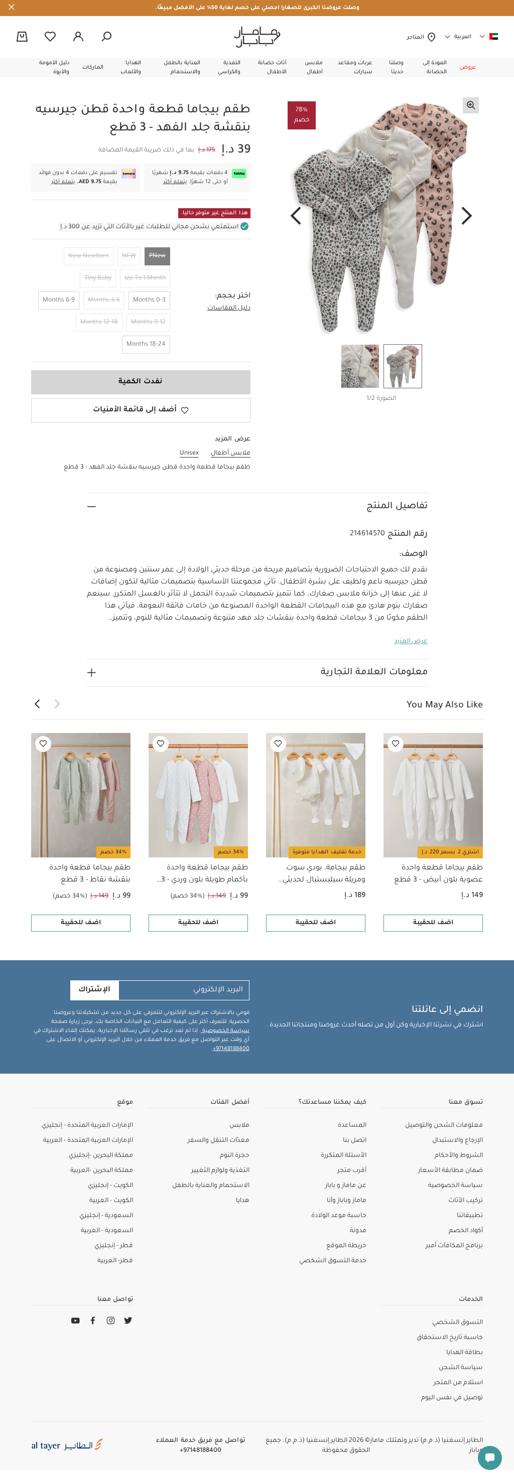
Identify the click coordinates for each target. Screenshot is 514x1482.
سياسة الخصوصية (225, 1031)
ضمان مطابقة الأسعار (450, 1170)
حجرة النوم (234, 1155)
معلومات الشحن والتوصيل (444, 1125)
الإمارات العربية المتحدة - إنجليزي (87, 1125)
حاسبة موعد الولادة (338, 1216)
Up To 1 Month (145, 278)
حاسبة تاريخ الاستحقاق (450, 1338)
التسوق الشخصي (457, 1322)
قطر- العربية (115, 1261)
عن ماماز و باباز (345, 1186)
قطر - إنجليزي (113, 1246)
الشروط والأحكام (459, 1155)
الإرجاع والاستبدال (457, 1140)
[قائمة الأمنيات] (396, 744)
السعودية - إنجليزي (106, 1216)
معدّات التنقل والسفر (218, 1140)
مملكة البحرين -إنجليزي (101, 1155)
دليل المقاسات (228, 308)
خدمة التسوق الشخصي (332, 1261)
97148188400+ (231, 1049)
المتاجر (417, 38)
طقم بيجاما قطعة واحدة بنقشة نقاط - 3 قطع (90, 874)
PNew (157, 256)
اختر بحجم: (232, 296)
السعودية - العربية (107, 1231)
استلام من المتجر (458, 1383)
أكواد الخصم (466, 1231)
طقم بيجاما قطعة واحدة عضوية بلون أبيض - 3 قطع (438, 874)
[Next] (296, 217)
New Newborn (88, 256)
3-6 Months (104, 300)
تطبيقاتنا (470, 1216)
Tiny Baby (97, 278)
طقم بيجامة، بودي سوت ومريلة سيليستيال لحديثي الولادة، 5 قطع (324, 875)
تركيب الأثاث (465, 1201)
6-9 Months (59, 300)
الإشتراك (94, 990)
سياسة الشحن (461, 1368)
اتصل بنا (354, 1140)
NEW (129, 256)
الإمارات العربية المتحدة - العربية (88, 1140)
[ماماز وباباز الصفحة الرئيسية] (257, 37)
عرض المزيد (411, 641)
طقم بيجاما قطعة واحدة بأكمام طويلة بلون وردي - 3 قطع (204, 875)
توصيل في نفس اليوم (452, 1398)
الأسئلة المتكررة (343, 1155)
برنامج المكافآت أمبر (454, 1246)
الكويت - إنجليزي (110, 1186)
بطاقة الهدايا (464, 1353)
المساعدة (352, 1125)
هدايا (242, 1201)
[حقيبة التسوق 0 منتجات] (22, 38)
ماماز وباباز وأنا (346, 1201)
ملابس (239, 1125)
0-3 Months (149, 300)
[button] (468, 67)
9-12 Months (148, 322)
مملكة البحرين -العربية (101, 1170)
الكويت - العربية (111, 1201)
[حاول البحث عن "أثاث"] (106, 37)
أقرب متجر (351, 1170)
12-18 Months (99, 322)
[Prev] (467, 217)
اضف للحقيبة (433, 923)
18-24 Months (146, 344)
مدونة (358, 1231)
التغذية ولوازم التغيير (220, 1170)
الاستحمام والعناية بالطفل (210, 1186)
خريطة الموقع (346, 1246)
